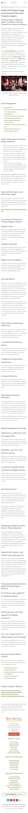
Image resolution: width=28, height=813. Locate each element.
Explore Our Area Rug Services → (10, 694)
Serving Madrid (9, 114)
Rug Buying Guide (14, 744)
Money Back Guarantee (14, 778)
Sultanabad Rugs (14, 764)
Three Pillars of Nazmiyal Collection (14, 116)
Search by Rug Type (14, 784)
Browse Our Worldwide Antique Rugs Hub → (13, 696)
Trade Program (14, 734)
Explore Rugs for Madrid (11, 131)
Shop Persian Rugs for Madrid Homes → (12, 692)
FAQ (6, 127)
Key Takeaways (9, 107)
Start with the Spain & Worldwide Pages (16, 109)
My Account (14, 747)
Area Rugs (14, 749)
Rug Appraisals (14, 782)
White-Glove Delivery (10, 678)
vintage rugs (21, 58)
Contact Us (14, 730)
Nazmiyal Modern (14, 762)
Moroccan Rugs (14, 767)
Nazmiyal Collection (10, 51)
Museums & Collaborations (14, 785)
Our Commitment (9, 122)
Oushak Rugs (14, 765)
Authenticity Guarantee (11, 668)
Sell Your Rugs (14, 742)
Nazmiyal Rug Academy (14, 752)
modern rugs (14, 60)
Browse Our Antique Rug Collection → (11, 690)
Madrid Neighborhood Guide (12, 120)
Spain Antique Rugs (6, 209)
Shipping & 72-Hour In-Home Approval (15, 124)
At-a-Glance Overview (10, 112)
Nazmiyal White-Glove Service (13, 129)
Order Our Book (14, 789)
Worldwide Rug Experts (14, 787)
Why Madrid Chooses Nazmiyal (13, 118)
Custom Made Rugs (14, 777)
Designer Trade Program (11, 676)
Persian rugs (4, 58)
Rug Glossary (14, 780)
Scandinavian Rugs (14, 760)
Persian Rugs (14, 769)
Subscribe (20, 794)
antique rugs (17, 56)
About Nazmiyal (14, 745)
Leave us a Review (14, 751)
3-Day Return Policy (10, 670)
